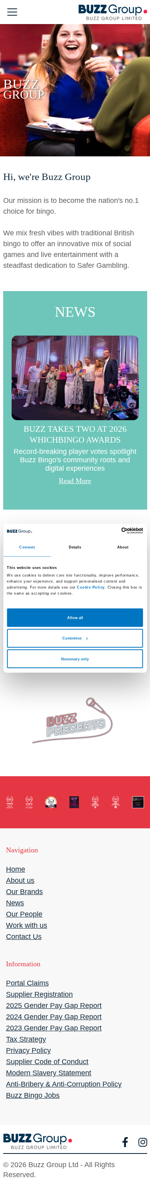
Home (15, 869)
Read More (75, 481)
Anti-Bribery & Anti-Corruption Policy (64, 1084)
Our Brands (24, 892)
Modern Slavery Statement (48, 1073)
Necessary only (75, 659)
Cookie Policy (91, 587)
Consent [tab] (27, 547)
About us (20, 880)
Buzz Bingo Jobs (33, 1095)
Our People (24, 914)
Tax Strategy (26, 1039)
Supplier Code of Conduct (47, 1062)
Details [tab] (75, 547)
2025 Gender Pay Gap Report (54, 1006)
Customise (72, 638)
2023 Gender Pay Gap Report (54, 1028)
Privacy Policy (28, 1050)
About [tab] (123, 547)
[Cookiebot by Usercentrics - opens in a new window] (108, 530)
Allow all (75, 617)
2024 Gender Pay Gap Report (54, 1017)
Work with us (26, 925)
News (15, 903)
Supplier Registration (39, 994)
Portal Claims (27, 983)
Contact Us (24, 937)
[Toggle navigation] (12, 12)
